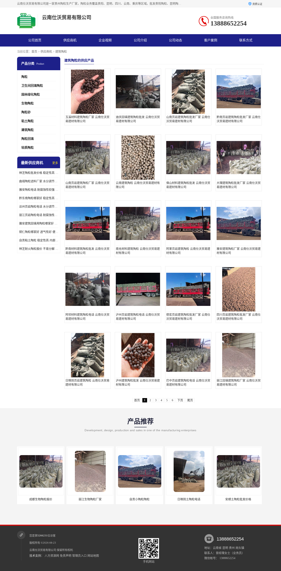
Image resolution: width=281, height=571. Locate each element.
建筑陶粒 (61, 51)
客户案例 (210, 40)
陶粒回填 (27, 138)
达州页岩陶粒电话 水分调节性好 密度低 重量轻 (38, 206)
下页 (180, 400)
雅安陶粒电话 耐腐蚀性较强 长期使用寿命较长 (38, 189)
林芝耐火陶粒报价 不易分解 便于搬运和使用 (38, 248)
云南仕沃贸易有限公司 (42, 549)
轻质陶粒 (27, 147)
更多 (55, 162)
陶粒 (24, 76)
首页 (34, 51)
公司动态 (175, 40)
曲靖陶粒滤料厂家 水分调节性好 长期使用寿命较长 (38, 181)
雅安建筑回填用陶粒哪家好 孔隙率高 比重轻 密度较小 (38, 223)
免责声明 (65, 555)
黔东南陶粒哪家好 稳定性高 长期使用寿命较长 (38, 198)
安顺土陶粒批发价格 (189, 499)
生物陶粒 (27, 103)
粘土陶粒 (27, 121)
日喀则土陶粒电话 (139, 499)
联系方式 (245, 40)
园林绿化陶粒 (30, 94)
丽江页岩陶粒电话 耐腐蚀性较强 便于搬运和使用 (38, 215)
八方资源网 (52, 555)
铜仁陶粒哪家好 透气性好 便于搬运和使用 (38, 231)
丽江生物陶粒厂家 (40, 499)
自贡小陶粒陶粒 (90, 499)
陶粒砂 (26, 112)
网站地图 (93, 555)
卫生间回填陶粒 (32, 85)
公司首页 (34, 40)
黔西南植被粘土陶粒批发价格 (238, 499)
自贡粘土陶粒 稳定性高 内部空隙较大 (38, 240)
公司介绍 (140, 40)
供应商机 (70, 40)
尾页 (190, 400)
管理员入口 (79, 555)
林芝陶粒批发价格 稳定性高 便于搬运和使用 (38, 172)
